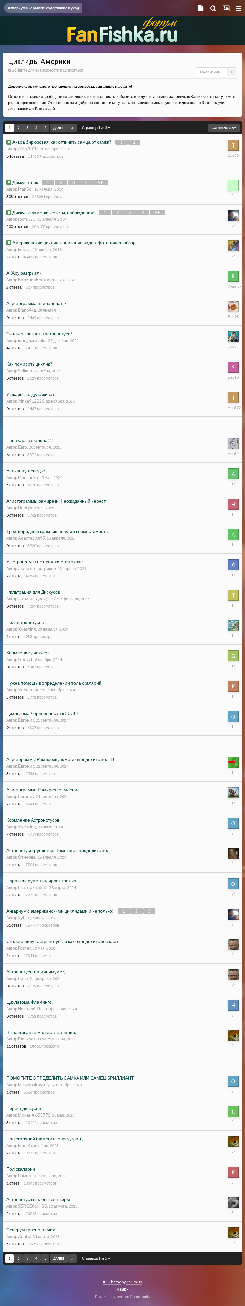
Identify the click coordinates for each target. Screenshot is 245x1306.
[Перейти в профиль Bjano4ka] (233, 306)
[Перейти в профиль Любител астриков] (233, 564)
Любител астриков (37, 568)
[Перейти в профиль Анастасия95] (233, 534)
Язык (121, 1289)
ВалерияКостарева (38, 279)
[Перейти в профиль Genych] (233, 655)
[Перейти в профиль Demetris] (233, 792)
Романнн (27, 1175)
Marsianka (28, 477)
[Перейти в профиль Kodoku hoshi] (233, 686)
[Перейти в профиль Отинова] (233, 853)
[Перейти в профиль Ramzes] (233, 1111)
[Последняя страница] (72, 128)
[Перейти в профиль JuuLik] (233, 762)
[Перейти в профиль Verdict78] (233, 215)
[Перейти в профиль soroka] (233, 443)
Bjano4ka (27, 310)
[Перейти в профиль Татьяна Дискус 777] (233, 595)
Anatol (24, 1236)
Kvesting (27, 629)
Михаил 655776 (34, 1115)
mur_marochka (32, 340)
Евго (22, 447)
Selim (23, 370)
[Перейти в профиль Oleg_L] (233, 716)
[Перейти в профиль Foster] (233, 245)
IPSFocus (134, 1281)
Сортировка (223, 128)
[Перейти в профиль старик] (233, 185)
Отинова (27, 857)
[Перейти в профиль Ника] (233, 336)
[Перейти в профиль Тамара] (233, 145)
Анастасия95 (31, 538)
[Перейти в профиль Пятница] (233, 1202)
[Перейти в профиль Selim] (233, 367)
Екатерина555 (33, 887)
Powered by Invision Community (122, 1296)
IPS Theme (112, 1281)
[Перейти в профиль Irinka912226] (233, 397)
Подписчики (211, 72)
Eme (22, 1145)
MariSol (25, 189)
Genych (25, 659)
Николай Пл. (30, 1008)
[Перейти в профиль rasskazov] (233, 1035)
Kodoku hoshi (31, 689)
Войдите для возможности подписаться (47, 70)
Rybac (24, 917)
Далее (58, 128)
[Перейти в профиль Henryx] (233, 504)
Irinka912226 (31, 401)
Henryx (25, 507)
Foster (24, 249)
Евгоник (26, 720)
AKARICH (28, 148)
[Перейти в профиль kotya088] (233, 1172)
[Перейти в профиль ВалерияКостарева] (233, 276)
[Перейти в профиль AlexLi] (233, 625)
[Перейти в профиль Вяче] (233, 944)
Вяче (23, 978)
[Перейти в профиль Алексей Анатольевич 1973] (233, 473)
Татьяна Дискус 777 (38, 598)
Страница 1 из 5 (95, 127)
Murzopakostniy (34, 1084)
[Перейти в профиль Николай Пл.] (233, 1005)
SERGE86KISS (32, 1206)
